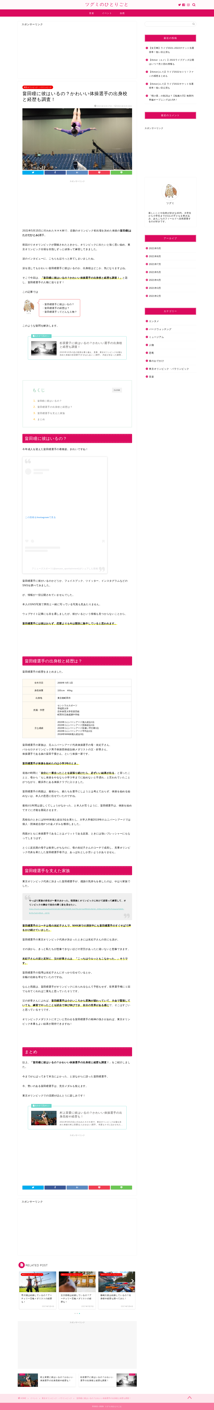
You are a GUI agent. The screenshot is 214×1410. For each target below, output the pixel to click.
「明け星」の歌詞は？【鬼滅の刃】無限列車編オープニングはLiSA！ (171, 98)
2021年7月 (155, 264)
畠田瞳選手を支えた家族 (51, 413)
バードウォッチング (160, 329)
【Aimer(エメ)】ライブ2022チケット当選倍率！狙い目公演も (171, 86)
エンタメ (154, 321)
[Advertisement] (45, 53)
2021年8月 (155, 256)
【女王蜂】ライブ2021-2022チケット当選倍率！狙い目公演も (171, 50)
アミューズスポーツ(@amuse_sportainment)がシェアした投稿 (65, 568)
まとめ (41, 419)
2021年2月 (155, 296)
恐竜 (151, 352)
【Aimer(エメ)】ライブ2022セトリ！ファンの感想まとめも (171, 74)
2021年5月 (155, 272)
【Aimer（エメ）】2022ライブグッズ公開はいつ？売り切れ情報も (171, 62)
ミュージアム (156, 337)
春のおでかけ (156, 360)
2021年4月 (155, 280)
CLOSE (117, 390)
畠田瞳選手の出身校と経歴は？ (55, 407)
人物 (151, 345)
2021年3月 (155, 288)
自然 (122, 13)
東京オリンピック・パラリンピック (38, 87)
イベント (107, 13)
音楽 (91, 13)
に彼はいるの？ (49, 400)
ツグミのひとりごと (107, 4)
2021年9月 (155, 248)
